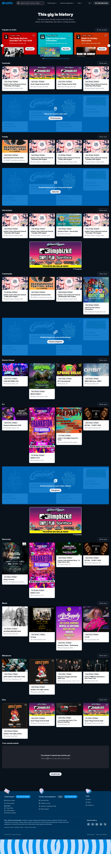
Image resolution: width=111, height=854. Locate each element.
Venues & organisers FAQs (48, 806)
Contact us (91, 805)
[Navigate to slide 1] (42, 58)
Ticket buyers (51, 3)
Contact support (24, 796)
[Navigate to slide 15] (61, 58)
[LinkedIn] (97, 824)
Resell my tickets (11, 813)
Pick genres (55, 490)
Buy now (37, 49)
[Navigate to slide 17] (64, 58)
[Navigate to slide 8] (52, 58)
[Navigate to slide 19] (67, 58)
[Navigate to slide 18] (66, 58)
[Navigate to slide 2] (43, 58)
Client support (45, 809)
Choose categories (55, 342)
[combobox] (30, 3)
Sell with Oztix (103, 3)
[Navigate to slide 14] (60, 58)
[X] (105, 824)
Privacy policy (90, 834)
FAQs (89, 802)
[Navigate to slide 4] (46, 58)
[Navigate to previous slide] (2, 45)
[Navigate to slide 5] (48, 58)
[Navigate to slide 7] (50, 58)
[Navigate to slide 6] (49, 58)
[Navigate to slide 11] (56, 58)
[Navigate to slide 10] (55, 58)
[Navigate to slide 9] (53, 58)
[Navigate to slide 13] (59, 58)
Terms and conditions (101, 834)
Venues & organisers (66, 3)
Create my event (45, 803)
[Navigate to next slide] (109, 45)
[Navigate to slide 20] (68, 58)
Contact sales (72, 796)
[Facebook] (101, 824)
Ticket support (10, 810)
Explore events (10, 800)
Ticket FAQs (9, 808)
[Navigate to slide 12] (57, 58)
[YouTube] (92, 824)
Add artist (55, 192)
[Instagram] (88, 824)
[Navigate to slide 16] (63, 58)
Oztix (79, 3)
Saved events (10, 803)
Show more (103, 63)
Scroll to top (55, 774)
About (89, 799)
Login (60, 796)
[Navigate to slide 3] (45, 58)
